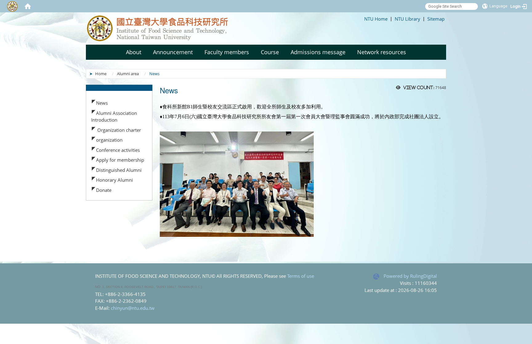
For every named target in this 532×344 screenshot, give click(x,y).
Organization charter (118, 130)
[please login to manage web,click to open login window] (12, 6)
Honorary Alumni (114, 180)
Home (101, 73)
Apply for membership (120, 160)
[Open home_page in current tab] (166, 28)
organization (109, 140)
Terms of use (300, 276)
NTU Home (376, 19)
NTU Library (407, 19)
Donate (103, 190)
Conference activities (118, 150)
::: (361, 19)
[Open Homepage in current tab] (27, 6)
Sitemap (436, 19)
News (102, 103)
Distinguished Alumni (119, 170)
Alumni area (128, 73)
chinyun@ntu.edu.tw (133, 308)
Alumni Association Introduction (114, 116)
